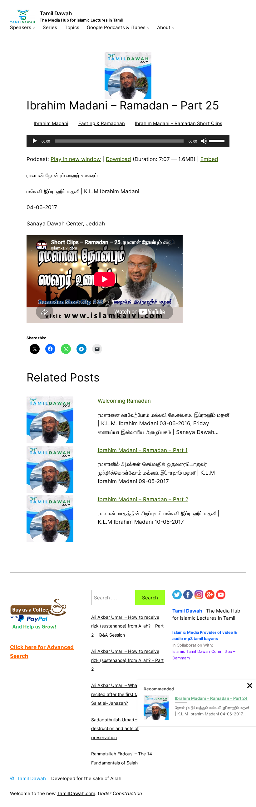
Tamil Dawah (56, 13)
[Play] (35, 141)
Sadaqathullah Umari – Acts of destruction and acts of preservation (122, 728)
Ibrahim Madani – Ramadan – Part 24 (211, 698)
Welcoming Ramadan (124, 400)
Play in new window (76, 159)
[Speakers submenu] (33, 27)
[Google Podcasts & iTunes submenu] (148, 27)
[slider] (217, 140)
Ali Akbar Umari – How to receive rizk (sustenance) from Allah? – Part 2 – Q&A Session (127, 626)
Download (118, 159)
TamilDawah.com (76, 793)
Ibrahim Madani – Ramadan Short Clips (178, 123)
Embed (209, 159)
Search (150, 598)
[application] (128, 141)
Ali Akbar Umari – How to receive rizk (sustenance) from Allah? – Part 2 (127, 660)
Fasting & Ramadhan (101, 123)
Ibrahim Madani (51, 123)
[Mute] (204, 141)
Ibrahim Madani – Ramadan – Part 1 (143, 450)
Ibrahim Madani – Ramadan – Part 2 (143, 499)
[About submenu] (173, 27)
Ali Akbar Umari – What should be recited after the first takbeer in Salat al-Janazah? (125, 694)
